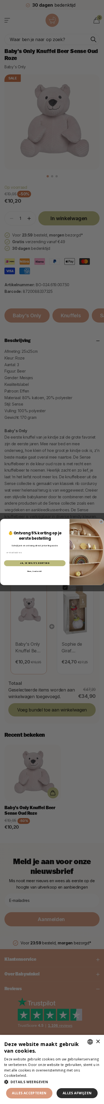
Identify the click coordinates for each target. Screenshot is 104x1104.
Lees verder (37, 1075)
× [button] (98, 1042)
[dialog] (52, 1069)
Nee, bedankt (34, 571)
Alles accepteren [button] (29, 1093)
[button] (52, 1081)
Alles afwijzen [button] (77, 1093)
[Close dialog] (101, 521)
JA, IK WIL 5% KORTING (34, 563)
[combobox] (90, 1042)
